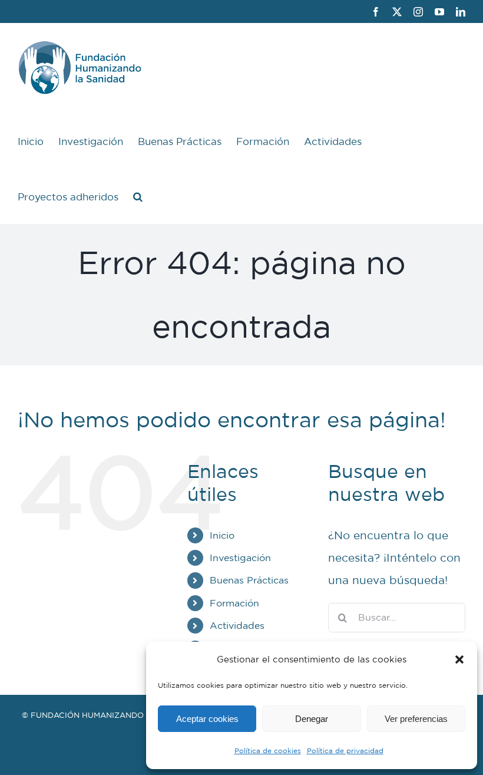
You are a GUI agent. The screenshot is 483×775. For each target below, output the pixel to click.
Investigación (240, 557)
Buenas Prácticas (249, 580)
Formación (234, 603)
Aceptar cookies (207, 719)
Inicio (222, 535)
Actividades (237, 625)
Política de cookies (267, 750)
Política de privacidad (345, 750)
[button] (459, 659)
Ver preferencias (416, 719)
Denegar (311, 719)
